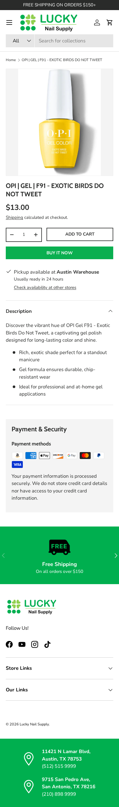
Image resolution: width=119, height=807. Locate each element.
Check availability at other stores (45, 287)
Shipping (14, 217)
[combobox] (59, 40)
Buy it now (60, 253)
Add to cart (79, 234)
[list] (59, 122)
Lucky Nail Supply (34, 724)
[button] (109, 22)
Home (11, 60)
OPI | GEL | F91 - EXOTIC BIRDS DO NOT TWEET (62, 60)
